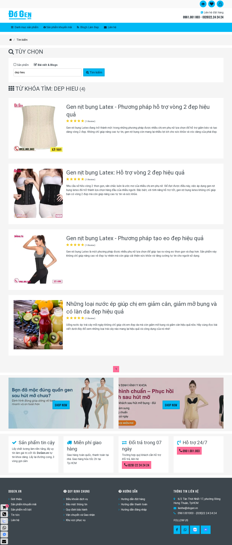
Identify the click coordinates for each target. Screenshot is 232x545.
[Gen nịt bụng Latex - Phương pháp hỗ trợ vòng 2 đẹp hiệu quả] (38, 128)
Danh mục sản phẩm (26, 27)
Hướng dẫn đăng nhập (134, 509)
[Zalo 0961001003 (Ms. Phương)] (4, 521)
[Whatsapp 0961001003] (185, 529)
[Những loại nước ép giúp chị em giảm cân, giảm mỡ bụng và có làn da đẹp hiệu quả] (38, 325)
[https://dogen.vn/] (10, 40)
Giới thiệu (16, 499)
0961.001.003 (191, 450)
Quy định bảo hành (76, 509)
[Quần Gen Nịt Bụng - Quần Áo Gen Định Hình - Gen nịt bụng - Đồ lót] (19, 15)
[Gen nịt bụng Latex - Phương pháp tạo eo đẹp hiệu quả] (38, 259)
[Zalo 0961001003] (195, 529)
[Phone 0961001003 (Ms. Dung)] (4, 514)
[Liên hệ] (4, 541)
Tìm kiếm (22, 39)
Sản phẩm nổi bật (21, 509)
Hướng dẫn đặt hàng (133, 499)
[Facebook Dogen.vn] (177, 529)
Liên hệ (111, 27)
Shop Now (61, 405)
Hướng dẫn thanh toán (134, 504)
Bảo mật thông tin (76, 504)
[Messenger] (206, 529)
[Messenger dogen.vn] (4, 534)
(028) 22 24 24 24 (138, 465)
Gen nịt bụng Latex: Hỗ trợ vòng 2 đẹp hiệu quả (125, 172)
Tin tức (15, 514)
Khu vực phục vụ (75, 520)
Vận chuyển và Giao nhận (80, 514)
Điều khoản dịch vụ (77, 499)
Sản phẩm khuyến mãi (59, 27)
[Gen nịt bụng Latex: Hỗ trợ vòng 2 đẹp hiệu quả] (38, 194)
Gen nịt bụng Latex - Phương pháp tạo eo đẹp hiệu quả (135, 238)
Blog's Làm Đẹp (89, 27)
